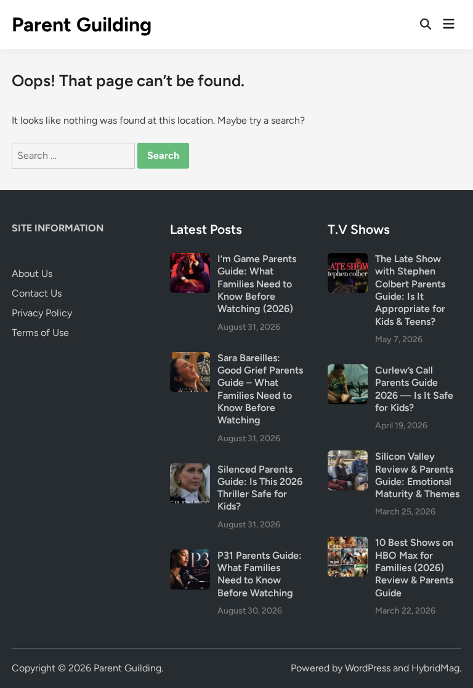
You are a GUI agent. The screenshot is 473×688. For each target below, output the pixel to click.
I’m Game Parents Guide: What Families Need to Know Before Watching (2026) (256, 283)
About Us (32, 273)
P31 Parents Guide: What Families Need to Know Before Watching (259, 574)
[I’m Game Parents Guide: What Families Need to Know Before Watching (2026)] (190, 260)
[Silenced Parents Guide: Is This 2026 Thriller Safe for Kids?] (190, 470)
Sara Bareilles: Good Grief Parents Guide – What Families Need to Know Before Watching (260, 389)
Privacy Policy (42, 313)
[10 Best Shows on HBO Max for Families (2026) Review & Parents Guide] (348, 544)
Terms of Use (40, 332)
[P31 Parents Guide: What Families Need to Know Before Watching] (190, 556)
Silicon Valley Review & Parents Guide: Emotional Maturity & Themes (417, 475)
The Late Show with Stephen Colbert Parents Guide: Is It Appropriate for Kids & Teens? (410, 290)
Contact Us (37, 293)
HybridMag (435, 668)
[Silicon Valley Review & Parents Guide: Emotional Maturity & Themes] (348, 457)
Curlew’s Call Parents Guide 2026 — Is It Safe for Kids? (414, 389)
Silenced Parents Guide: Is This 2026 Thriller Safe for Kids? (259, 488)
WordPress (367, 668)
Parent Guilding (82, 24)
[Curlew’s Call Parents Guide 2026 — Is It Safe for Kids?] (348, 371)
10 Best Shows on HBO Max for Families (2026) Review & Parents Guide (414, 567)
